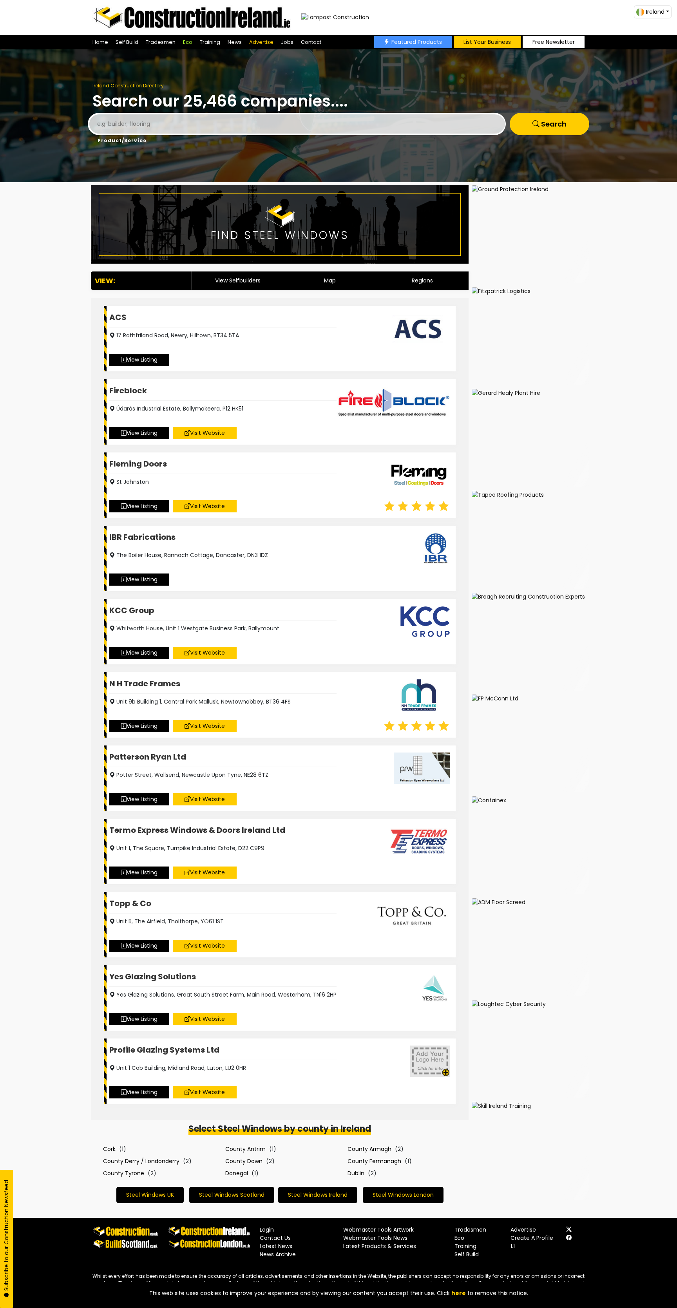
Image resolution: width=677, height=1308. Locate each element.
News (235, 42)
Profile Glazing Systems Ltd (164, 1049)
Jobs (287, 42)
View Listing (142, 360)
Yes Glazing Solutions (152, 976)
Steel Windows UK (150, 1195)
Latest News (276, 1246)
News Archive (278, 1254)
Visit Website (207, 433)
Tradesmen (161, 42)
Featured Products (416, 42)
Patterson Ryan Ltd (147, 756)
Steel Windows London (403, 1195)
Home (100, 42)
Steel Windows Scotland (231, 1195)
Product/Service (122, 140)
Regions (422, 280)
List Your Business (487, 42)
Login (267, 1230)
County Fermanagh (374, 1161)
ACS (118, 317)
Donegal (236, 1173)
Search (553, 124)
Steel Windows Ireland (318, 1195)
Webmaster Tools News (375, 1238)
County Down (243, 1161)
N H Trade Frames (144, 683)
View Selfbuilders (238, 280)
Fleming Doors (138, 463)
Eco (187, 42)
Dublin (356, 1173)
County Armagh (369, 1149)
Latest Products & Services (379, 1246)
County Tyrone (123, 1173)
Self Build (127, 42)
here (458, 1293)
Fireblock (128, 390)
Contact (311, 42)
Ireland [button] (655, 12)
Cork (109, 1149)
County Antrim (245, 1149)
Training (210, 42)
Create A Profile (531, 1238)
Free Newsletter (553, 42)
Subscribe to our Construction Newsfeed (6, 1236)
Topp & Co (130, 903)
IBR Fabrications (142, 537)
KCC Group (131, 610)
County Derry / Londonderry (141, 1161)
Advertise (261, 42)
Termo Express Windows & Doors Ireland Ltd (197, 830)
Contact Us (275, 1238)
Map (330, 280)
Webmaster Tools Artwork (378, 1230)
